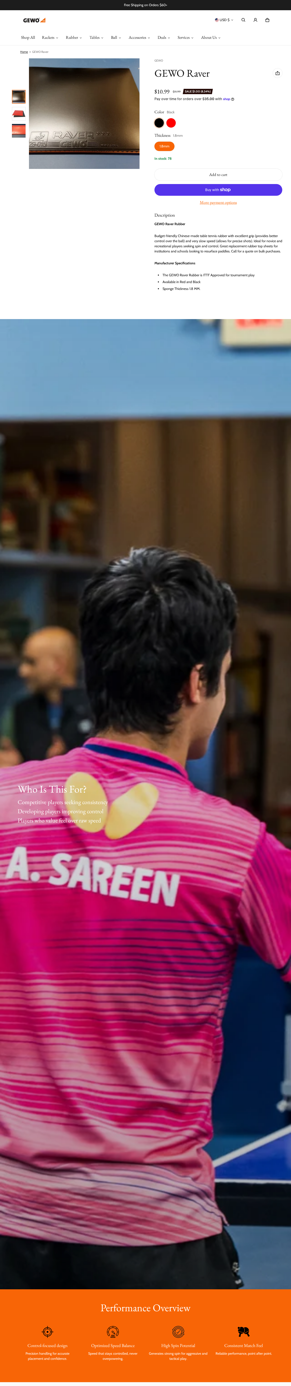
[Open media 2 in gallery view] (19, 114)
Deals (162, 37)
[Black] (159, 123)
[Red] (171, 123)
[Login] (255, 20)
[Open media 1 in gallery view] (19, 97)
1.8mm (164, 146)
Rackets (48, 37)
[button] (243, 20)
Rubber (72, 37)
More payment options (218, 202)
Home (24, 51)
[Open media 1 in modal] (84, 113)
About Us (209, 37)
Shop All (28, 37)
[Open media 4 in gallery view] (19, 131)
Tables (94, 37)
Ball (114, 37)
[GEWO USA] (34, 20)
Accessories (137, 37)
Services (184, 37)
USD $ (224, 20)
